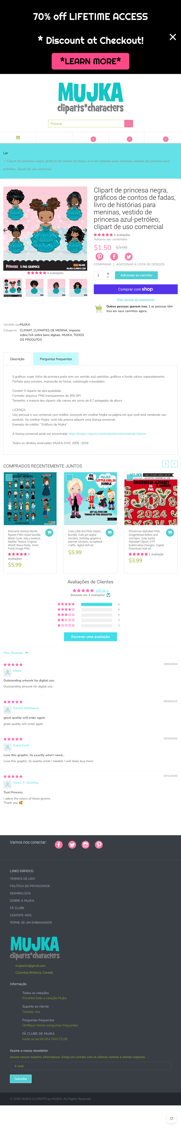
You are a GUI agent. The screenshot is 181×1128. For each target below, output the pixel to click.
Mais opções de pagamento (136, 299)
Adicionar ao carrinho (136, 275)
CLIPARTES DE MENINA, (51, 330)
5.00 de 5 (102, 591)
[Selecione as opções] (49, 532)
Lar (5, 153)
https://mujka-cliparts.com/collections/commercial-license (107, 434)
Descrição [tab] (17, 359)
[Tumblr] (136, 842)
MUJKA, (67, 335)
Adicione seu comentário (110, 239)
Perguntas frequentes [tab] (56, 359)
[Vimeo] (147, 842)
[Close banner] (173, 37)
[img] (13, 665)
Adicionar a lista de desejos (140, 264)
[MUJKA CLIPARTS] (90, 97)
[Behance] (11, 852)
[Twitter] (128, 257)
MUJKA (25, 324)
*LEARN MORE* (90, 61)
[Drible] (141, 842)
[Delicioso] (152, 842)
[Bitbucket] (130, 842)
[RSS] (119, 842)
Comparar (102, 264)
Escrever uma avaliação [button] (90, 636)
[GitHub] (114, 842)
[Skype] (158, 842)
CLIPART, (26, 330)
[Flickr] (125, 842)
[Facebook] (114, 257)
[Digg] (163, 842)
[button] (37, 273)
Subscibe (21, 1079)
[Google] (108, 842)
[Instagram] (85, 844)
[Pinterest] (99, 844)
